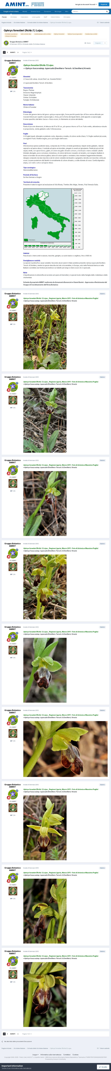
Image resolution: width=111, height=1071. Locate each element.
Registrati (104, 4)
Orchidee (14, 17)
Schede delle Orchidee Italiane (34, 44)
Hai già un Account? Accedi (85, 4)
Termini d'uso (6, 1068)
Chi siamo (67, 17)
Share (88, 43)
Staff (45, 17)
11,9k (13, 91)
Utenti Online (55, 17)
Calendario (24, 17)
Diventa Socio (35, 11)
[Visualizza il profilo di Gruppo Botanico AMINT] (6, 43)
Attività (24, 11)
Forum (4, 17)
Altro (66, 11)
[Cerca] (107, 11)
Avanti (12, 52)
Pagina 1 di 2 (26, 52)
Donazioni (47, 11)
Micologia (58, 11)
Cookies (75, 1055)
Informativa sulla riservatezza (51, 1055)
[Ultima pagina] (18, 52)
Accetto (104, 1067)
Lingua (35, 1055)
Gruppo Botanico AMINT (19, 42)
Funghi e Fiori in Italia (11, 11)
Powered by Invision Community (55, 1059)
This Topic (98, 11)
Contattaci (66, 1055)
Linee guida (36, 17)
